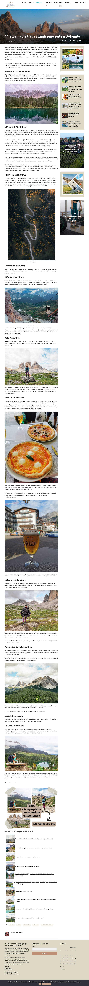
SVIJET (43, 41)
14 (72, 958)
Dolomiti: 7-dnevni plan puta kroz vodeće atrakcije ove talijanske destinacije (33, 848)
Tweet (64, 40)
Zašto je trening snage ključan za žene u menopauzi (72, 218)
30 (60, 966)
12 (67, 958)
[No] (87, 983)
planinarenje (26, 924)
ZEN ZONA (67, 3)
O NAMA (82, 3)
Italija (19, 924)
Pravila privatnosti (46, 983)
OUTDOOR (48, 3)
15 (75, 958)
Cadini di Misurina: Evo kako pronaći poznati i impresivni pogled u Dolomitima (34, 839)
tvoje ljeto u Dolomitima (47, 924)
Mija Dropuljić (13, 41)
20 (70, 961)
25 (65, 964)
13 (70, 958)
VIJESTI (30, 3)
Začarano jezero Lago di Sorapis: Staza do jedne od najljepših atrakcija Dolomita (34, 909)
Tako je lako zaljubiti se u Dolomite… (24, 891)
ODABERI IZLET (57, 3)
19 (67, 961)
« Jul (61, 969)
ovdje (18, 333)
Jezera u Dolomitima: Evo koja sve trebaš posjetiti (27, 866)
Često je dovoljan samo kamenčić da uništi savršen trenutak (29, 918)
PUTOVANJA (39, 3)
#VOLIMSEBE (72, 213)
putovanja (35, 924)
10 (63, 958)
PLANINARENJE (30, 41)
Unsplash (33, 262)
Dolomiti (7, 76)
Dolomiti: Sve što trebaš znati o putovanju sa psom (27, 857)
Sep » (64, 969)
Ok (39, 983)
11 (65, 958)
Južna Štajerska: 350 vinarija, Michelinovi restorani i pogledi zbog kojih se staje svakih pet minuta (72, 149)
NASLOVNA (23, 3)
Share (73, 40)
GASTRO (76, 3)
